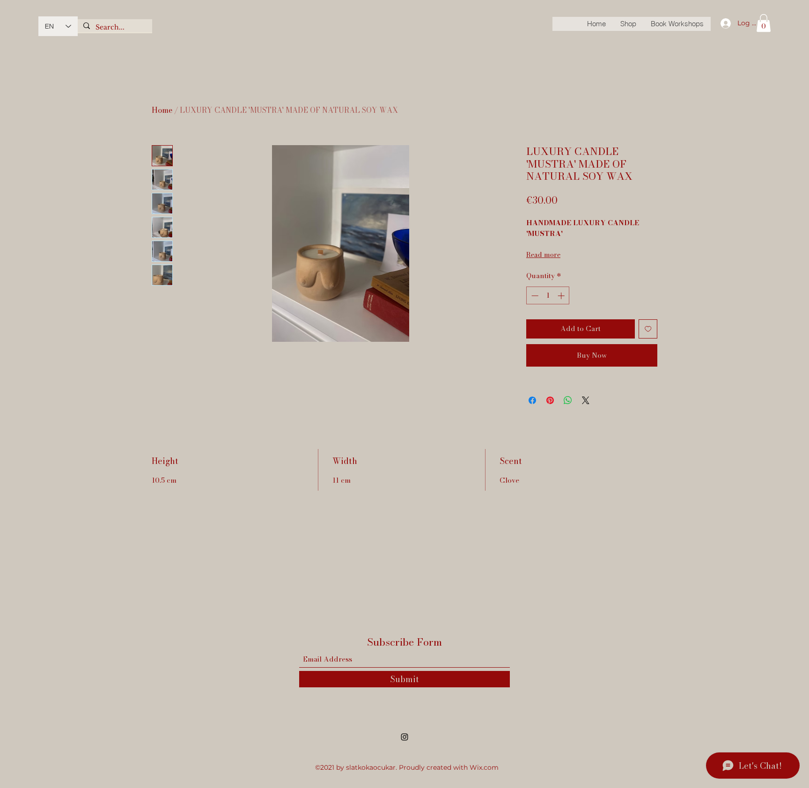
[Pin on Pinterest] (550, 400)
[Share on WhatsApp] (568, 400)
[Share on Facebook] (532, 400)
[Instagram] (404, 737)
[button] (763, 23)
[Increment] (562, 295)
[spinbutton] (548, 295)
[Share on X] (585, 400)
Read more (543, 255)
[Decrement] (534, 295)
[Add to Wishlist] (648, 329)
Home (162, 110)
